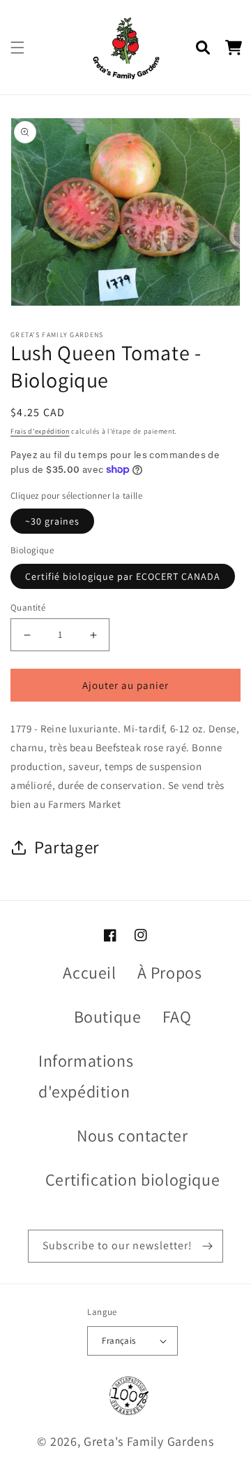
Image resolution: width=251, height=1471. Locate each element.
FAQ (177, 1016)
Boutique (108, 1016)
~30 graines (52, 521)
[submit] (207, 1246)
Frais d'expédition (40, 431)
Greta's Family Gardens (148, 1441)
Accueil (89, 972)
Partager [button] (67, 846)
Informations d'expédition (85, 1075)
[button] (17, 47)
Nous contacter (132, 1135)
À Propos (169, 972)
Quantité (27, 607)
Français (118, 1340)
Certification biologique (132, 1179)
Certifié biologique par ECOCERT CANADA (122, 576)
